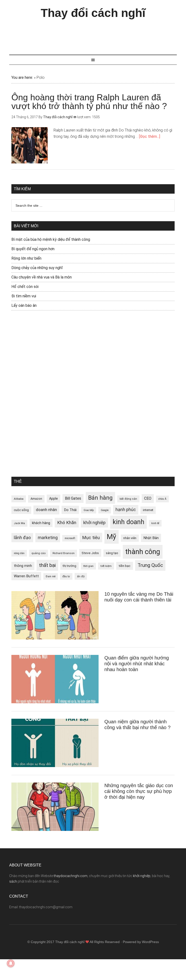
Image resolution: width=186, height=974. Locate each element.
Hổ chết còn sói (25, 286)
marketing (48, 537)
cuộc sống (21, 510)
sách (13, 881)
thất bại (47, 565)
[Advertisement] (97, 34)
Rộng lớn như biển (26, 258)
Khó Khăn (66, 522)
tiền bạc (125, 566)
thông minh (23, 566)
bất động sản (128, 498)
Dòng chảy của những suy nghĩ (37, 267)
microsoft (70, 538)
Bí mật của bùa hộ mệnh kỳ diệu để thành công (50, 239)
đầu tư (66, 576)
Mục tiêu (91, 537)
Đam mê (50, 576)
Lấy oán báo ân (24, 305)
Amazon (36, 498)
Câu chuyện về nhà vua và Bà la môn (41, 277)
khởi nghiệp (94, 522)
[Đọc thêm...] (149, 136)
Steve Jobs (90, 553)
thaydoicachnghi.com (70, 876)
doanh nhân (46, 509)
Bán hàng (100, 497)
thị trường (69, 566)
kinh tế (155, 523)
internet (148, 510)
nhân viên (129, 538)
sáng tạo (112, 553)
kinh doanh (128, 522)
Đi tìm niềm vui (23, 296)
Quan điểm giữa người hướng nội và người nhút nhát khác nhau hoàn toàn (136, 663)
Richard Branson (64, 553)
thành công (142, 552)
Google (104, 510)
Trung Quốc (150, 565)
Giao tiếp (89, 510)
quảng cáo (38, 553)
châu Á (162, 498)
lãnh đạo (22, 537)
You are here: (22, 77)
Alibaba (18, 498)
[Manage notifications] (11, 963)
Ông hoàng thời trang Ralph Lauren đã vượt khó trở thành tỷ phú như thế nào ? (89, 101)
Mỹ (111, 537)
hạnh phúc (126, 509)
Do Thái (70, 510)
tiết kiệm (106, 566)
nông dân (19, 553)
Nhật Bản (151, 538)
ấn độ (81, 576)
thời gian (88, 566)
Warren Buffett (26, 576)
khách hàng (41, 523)
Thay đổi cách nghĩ (93, 13)
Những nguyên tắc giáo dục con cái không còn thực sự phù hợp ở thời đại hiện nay (138, 791)
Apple (53, 498)
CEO (147, 498)
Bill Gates (73, 498)
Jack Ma (19, 523)
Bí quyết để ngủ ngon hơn (32, 249)
